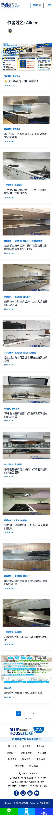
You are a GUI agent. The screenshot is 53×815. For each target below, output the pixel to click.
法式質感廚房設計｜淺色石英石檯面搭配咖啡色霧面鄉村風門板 (25, 247)
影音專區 (12, 759)
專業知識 (41, 753)
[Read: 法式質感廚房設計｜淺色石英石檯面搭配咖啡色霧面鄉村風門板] (26, 221)
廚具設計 (16, 129)
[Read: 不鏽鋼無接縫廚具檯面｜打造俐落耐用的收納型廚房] (26, 445)
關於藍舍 (12, 746)
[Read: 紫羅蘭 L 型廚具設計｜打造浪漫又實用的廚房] (26, 501)
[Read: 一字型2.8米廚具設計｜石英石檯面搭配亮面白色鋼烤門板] (26, 165)
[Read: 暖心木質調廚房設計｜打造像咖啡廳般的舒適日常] (26, 557)
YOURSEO (44, 803)
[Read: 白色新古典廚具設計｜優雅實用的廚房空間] (26, 333)
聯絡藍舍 (26, 759)
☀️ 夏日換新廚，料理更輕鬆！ (21, 81)
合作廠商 (19, 766)
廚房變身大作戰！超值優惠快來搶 (23, 692)
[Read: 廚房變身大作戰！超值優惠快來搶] (26, 669)
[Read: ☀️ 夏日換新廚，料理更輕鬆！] (26, 57)
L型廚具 (7, 409)
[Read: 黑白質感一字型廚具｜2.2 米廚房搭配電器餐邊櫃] (26, 110)
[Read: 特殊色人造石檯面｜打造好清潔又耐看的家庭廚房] (26, 389)
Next (28, 718)
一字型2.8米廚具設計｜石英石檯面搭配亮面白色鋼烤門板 (25, 191)
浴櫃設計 (11, 753)
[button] (37, 5)
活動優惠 (8, 76)
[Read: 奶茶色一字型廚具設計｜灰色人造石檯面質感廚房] (26, 277)
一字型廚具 (8, 185)
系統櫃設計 (26, 753)
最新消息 (16, 76)
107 (34, 713)
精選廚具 (8, 129)
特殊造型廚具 (37, 241)
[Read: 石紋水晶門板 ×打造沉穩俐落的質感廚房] (26, 613)
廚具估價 (40, 759)
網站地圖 (33, 766)
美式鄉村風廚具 (29, 353)
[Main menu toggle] (49, 5)
